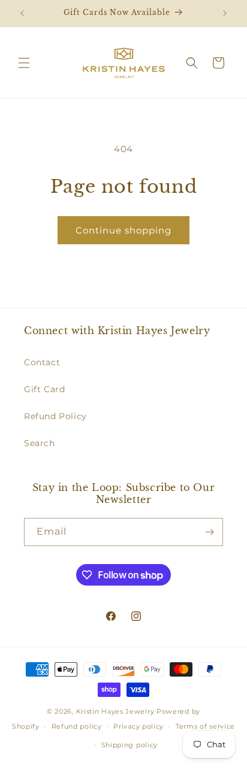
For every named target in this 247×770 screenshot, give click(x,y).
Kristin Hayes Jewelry (115, 711)
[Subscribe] (209, 532)
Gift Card (44, 389)
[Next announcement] (225, 13)
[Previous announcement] (22, 13)
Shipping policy (129, 745)
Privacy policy (138, 726)
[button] (24, 63)
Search (39, 443)
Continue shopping (123, 230)
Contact (42, 362)
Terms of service (205, 726)
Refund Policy (55, 416)
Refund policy (77, 726)
